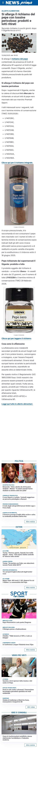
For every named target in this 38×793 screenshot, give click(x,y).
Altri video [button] (31, 707)
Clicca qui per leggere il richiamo (16, 338)
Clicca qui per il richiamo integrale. (17, 162)
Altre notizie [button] (30, 522)
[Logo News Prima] (19, 3)
